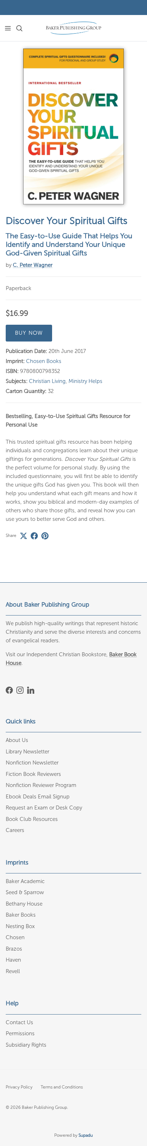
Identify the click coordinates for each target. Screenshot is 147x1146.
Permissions (20, 1033)
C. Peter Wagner (32, 265)
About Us (17, 740)
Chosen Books (43, 361)
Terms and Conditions (62, 1087)
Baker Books (21, 915)
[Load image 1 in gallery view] (73, 126)
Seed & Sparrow (25, 892)
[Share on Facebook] (34, 535)
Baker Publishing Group (44, 1107)
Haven (13, 960)
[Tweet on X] (23, 535)
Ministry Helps (85, 381)
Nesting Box (20, 926)
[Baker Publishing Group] (73, 28)
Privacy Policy (19, 1087)
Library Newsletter (27, 751)
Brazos (14, 949)
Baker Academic (25, 881)
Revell (13, 971)
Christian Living (47, 381)
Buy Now (29, 333)
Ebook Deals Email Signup (38, 796)
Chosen (15, 937)
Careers (15, 830)
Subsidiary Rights (26, 1045)
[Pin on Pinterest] (45, 535)
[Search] (23, 28)
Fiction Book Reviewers (33, 774)
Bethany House (24, 904)
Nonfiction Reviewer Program (41, 785)
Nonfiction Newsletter (32, 762)
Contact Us (19, 1022)
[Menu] (8, 28)
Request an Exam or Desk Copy (44, 807)
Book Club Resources (32, 819)
